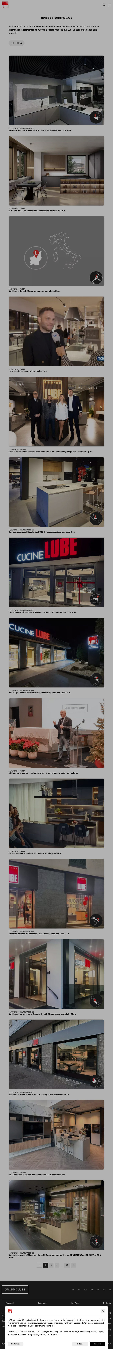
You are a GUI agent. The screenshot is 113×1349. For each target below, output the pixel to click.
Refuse (80, 1344)
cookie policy (18, 1326)
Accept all (98, 1344)
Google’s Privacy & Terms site (42, 1326)
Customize (15, 1344)
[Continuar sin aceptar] (103, 1311)
